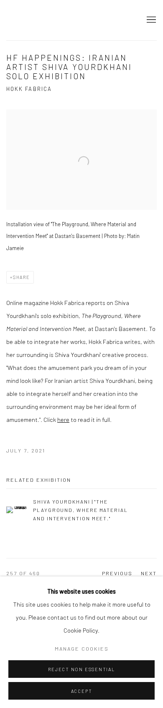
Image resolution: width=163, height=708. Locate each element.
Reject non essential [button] (81, 669)
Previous (117, 573)
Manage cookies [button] (82, 648)
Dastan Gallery (35, 20)
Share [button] (21, 277)
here (63, 419)
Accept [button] (81, 691)
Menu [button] (150, 20)
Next (149, 573)
